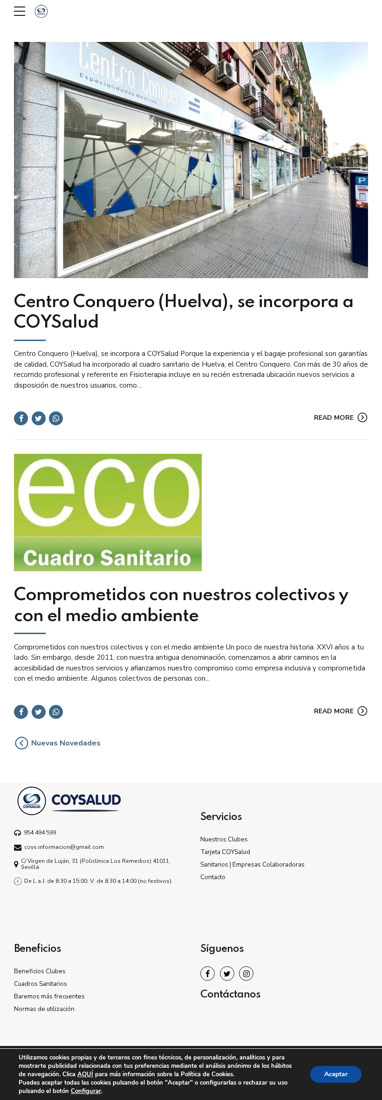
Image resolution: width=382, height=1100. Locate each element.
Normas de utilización (44, 1008)
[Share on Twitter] (39, 418)
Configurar (86, 1091)
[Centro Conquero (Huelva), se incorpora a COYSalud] (191, 160)
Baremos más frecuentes (49, 996)
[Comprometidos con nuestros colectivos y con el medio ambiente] (191, 512)
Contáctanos (230, 995)
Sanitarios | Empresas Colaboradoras (252, 864)
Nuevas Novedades (66, 743)
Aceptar (336, 1074)
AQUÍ (85, 1074)
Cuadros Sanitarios (40, 983)
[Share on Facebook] (21, 418)
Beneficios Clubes (40, 971)
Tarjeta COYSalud (225, 851)
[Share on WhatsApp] (56, 418)
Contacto (212, 877)
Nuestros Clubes (224, 839)
